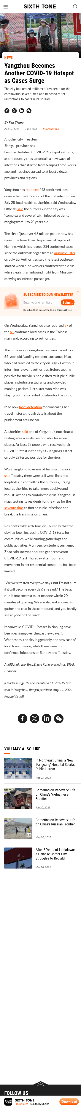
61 (12, 332)
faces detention (30, 407)
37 (66, 325)
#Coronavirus (51, 128)
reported (32, 190)
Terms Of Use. (64, 309)
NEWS (8, 57)
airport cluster (64, 253)
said (20, 209)
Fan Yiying (16, 122)
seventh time (14, 508)
